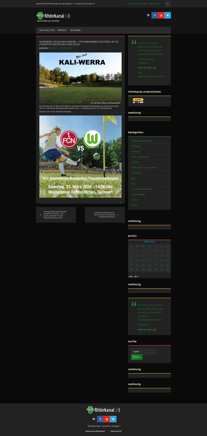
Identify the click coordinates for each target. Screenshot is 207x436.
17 (168, 260)
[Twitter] (167, 15)
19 (137, 265)
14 (149, 260)
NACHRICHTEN (47, 30)
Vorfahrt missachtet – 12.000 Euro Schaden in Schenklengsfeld (104, 215)
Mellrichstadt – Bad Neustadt (143, 167)
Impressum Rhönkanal (137, 3)
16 (162, 260)
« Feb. (130, 276)
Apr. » (136, 276)
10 (168, 256)
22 (155, 265)
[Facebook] (154, 15)
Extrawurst (136, 151)
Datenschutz (155, 3)
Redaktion (52, 48)
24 (168, 265)
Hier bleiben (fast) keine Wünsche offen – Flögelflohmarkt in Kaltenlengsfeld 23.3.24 (55, 215)
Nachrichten (136, 173)
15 (155, 260)
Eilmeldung (136, 146)
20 (143, 265)
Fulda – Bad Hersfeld (140, 157)
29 (155, 270)
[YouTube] (161, 15)
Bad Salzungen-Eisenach (141, 141)
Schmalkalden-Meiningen (142, 189)
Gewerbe (75, 30)
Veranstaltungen (138, 194)
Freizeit (62, 30)
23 (162, 265)
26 (137, 270)
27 (143, 270)
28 (149, 270)
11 (131, 260)
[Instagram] (148, 15)
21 (149, 265)
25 (131, 270)
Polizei (134, 178)
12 (137, 260)
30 (162, 270)
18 (131, 265)
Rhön (133, 184)
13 (143, 260)
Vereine (134, 200)
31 (168, 270)
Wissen (134, 205)
